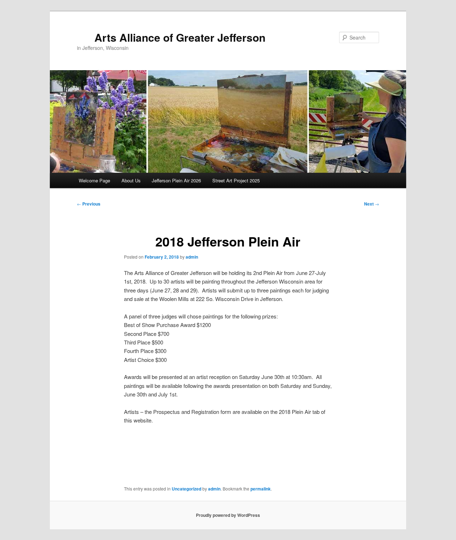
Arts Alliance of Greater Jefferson (179, 37)
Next (371, 204)
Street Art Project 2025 (236, 180)
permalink (260, 489)
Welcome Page (94, 180)
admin (192, 257)
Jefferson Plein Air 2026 (176, 180)
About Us (131, 180)
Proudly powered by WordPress (228, 515)
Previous (88, 204)
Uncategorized (186, 489)
